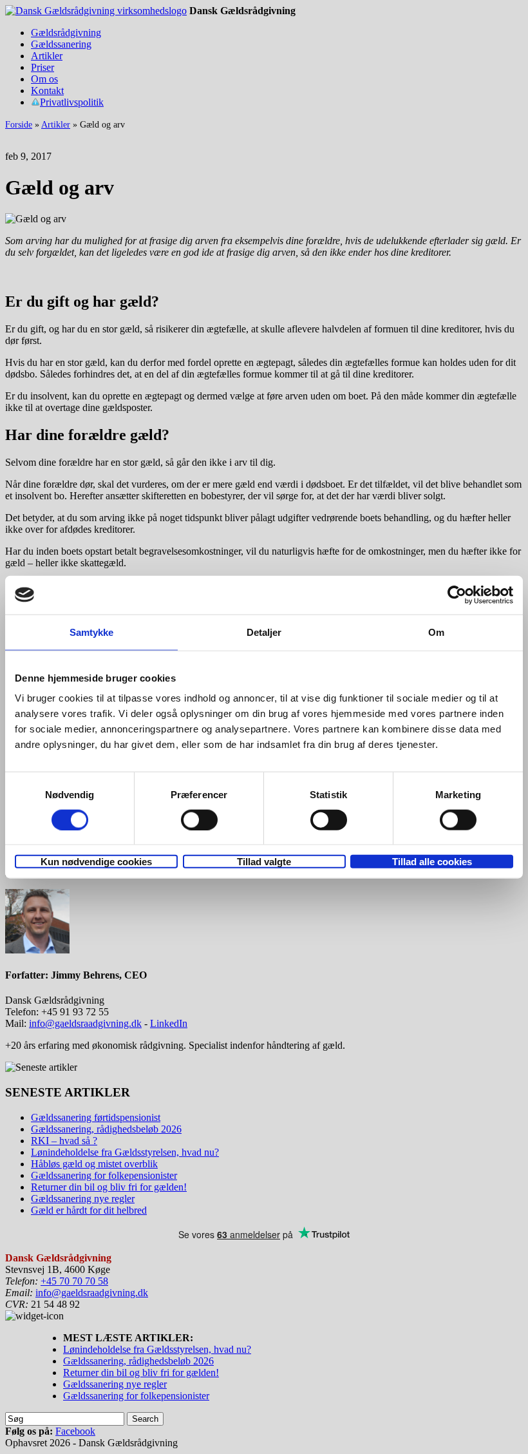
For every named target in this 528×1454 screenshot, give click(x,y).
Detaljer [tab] (264, 631)
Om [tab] (436, 631)
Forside (18, 124)
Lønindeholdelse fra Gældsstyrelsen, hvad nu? (125, 1152)
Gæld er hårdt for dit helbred (89, 1210)
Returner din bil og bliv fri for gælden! (109, 1186)
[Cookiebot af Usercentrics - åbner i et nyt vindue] (457, 594)
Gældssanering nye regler (83, 1198)
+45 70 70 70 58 (74, 1281)
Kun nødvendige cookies (96, 861)
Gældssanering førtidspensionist (95, 1117)
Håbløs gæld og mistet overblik (94, 1163)
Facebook (75, 1431)
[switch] (199, 819)
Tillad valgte (264, 861)
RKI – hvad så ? (64, 1140)
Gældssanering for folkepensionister (104, 1175)
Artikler (55, 124)
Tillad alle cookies (432, 861)
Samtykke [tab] (92, 631)
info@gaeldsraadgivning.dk (85, 1023)
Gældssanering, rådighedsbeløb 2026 (106, 1129)
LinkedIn (168, 1023)
